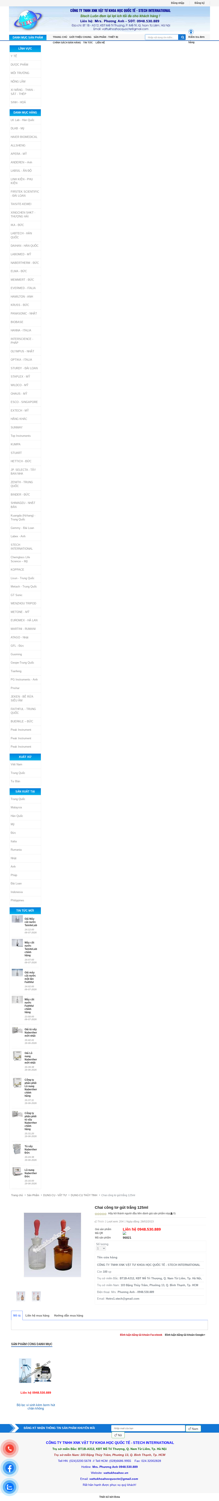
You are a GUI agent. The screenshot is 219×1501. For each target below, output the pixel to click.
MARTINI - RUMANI (23, 628)
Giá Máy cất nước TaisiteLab (31, 922)
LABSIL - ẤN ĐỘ (21, 170)
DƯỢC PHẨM (19, 64)
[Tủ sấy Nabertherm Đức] (17, 1149)
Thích (100, 1221)
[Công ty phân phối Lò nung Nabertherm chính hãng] (17, 1082)
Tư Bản (15, 781)
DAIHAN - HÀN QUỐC (24, 245)
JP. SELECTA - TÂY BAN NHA (23, 471)
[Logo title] (109, 19)
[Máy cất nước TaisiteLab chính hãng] (17, 942)
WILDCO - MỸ (19, 385)
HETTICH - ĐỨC (21, 461)
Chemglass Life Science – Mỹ (20, 559)
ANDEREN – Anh (21, 162)
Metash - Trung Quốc (24, 586)
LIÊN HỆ (100, 42)
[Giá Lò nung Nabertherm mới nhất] (17, 1055)
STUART (16, 453)
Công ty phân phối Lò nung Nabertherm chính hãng (31, 1087)
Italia (14, 841)
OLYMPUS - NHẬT (22, 351)
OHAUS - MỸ (19, 393)
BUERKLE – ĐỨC (22, 721)
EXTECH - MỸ (20, 410)
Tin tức (88, 42)
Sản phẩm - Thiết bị (106, 37)
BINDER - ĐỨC (20, 494)
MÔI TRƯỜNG (20, 73)
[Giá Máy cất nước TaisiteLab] (17, 919)
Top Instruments (21, 435)
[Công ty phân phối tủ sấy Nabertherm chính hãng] (17, 1116)
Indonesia (17, 892)
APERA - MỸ (19, 153)
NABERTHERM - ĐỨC (25, 262)
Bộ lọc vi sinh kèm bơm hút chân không (36, 1406)
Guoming (16, 654)
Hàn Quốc (17, 816)
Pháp (14, 875)
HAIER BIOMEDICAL (24, 137)
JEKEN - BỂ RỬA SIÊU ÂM (22, 698)
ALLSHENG (18, 145)
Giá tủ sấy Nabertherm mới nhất (31, 1032)
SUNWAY (17, 427)
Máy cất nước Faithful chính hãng (29, 1006)
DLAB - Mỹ (17, 128)
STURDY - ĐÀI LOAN (24, 368)
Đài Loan (16, 883)
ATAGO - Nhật (19, 637)
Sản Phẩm (33, 1195)
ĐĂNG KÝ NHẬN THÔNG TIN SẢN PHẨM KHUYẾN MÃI (59, 1428)
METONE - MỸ (20, 612)
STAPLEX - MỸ (20, 376)
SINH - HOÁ (18, 102)
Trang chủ (17, 1195)
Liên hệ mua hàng (37, 1315)
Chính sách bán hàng (67, 42)
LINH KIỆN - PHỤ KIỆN (22, 181)
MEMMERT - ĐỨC (22, 279)
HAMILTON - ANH (22, 296)
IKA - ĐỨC (17, 225)
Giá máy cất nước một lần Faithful (30, 977)
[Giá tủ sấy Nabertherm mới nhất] (17, 1032)
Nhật (13, 858)
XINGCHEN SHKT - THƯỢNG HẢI (23, 214)
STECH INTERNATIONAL (22, 547)
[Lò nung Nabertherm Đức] (17, 1171)
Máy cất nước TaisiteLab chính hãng (31, 949)
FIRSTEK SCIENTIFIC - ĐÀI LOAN (25, 193)
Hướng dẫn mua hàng (68, 1315)
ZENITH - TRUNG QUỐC (22, 484)
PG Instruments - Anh (24, 679)
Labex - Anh (18, 536)
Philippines (17, 900)
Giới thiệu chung (80, 37)
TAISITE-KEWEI (21, 204)
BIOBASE (17, 322)
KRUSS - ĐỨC (20, 305)
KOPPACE (17, 569)
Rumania (16, 849)
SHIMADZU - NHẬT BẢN (23, 505)
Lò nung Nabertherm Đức (31, 1173)
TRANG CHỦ (60, 37)
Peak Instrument (21, 729)
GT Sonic (16, 595)
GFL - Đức (17, 645)
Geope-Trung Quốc (22, 662)
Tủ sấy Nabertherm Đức (31, 1149)
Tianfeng (16, 671)
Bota (117, 1496)
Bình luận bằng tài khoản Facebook (141, 1334)
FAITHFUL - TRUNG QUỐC (23, 711)
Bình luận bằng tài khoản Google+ (185, 1334)
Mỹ (13, 824)
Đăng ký (200, 2)
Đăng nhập (177, 2)
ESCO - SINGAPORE (24, 402)
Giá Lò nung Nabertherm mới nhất (31, 1058)
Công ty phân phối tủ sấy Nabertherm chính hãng (31, 1121)
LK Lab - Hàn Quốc (22, 120)
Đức (13, 832)
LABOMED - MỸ (21, 254)
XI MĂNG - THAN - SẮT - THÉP (22, 92)
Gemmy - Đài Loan (22, 528)
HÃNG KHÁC (19, 419)
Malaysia (16, 807)
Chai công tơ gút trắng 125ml (118, 1195)
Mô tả (17, 1315)
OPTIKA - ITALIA (21, 359)
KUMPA (16, 444)
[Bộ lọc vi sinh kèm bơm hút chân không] (35, 1353)
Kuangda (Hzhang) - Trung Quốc (23, 517)
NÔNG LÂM (18, 81)
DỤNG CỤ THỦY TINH (84, 1195)
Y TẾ (14, 56)
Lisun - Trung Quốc (22, 578)
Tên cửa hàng (107, 1257)
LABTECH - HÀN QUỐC (21, 235)
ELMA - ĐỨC (19, 271)
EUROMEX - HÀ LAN (24, 620)
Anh (13, 866)
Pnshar (15, 688)
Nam (194, 1428)
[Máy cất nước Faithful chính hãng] (17, 999)
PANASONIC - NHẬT (24, 313)
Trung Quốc (18, 773)
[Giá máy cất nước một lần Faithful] (17, 972)
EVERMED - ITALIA (23, 288)
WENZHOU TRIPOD (23, 603)
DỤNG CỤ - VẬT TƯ (55, 1195)
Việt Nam (16, 764)
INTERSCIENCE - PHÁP (22, 341)
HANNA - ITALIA (21, 330)
